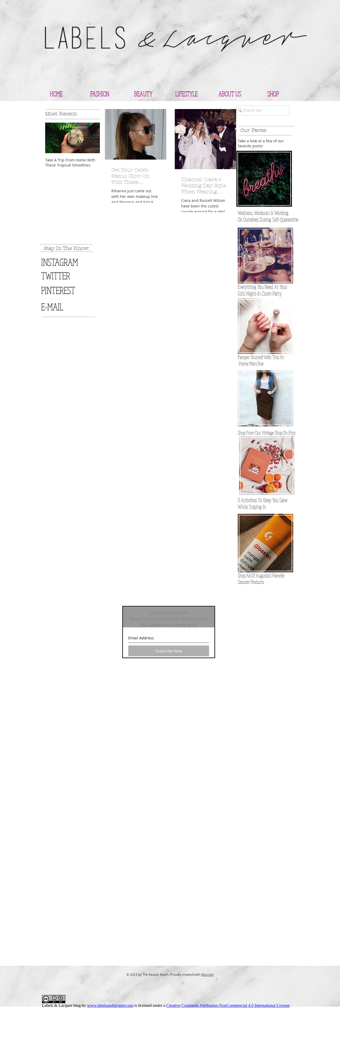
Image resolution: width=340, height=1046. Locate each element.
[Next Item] (91, 138)
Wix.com (207, 974)
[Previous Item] (53, 138)
